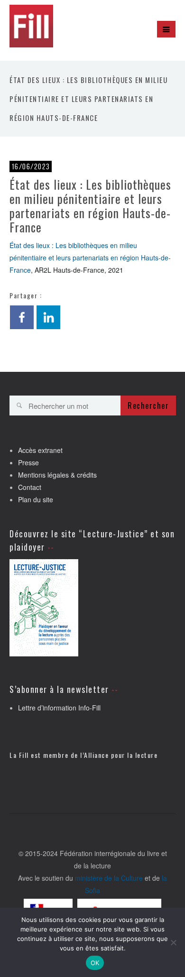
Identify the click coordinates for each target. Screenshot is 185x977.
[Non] (173, 942)
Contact (29, 487)
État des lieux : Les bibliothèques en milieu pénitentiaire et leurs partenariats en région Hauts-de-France (90, 257)
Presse (28, 462)
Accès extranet (40, 450)
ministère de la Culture (109, 878)
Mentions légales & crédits (57, 474)
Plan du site (35, 499)
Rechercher (148, 405)
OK (95, 963)
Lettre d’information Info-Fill (59, 707)
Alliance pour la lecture (120, 755)
